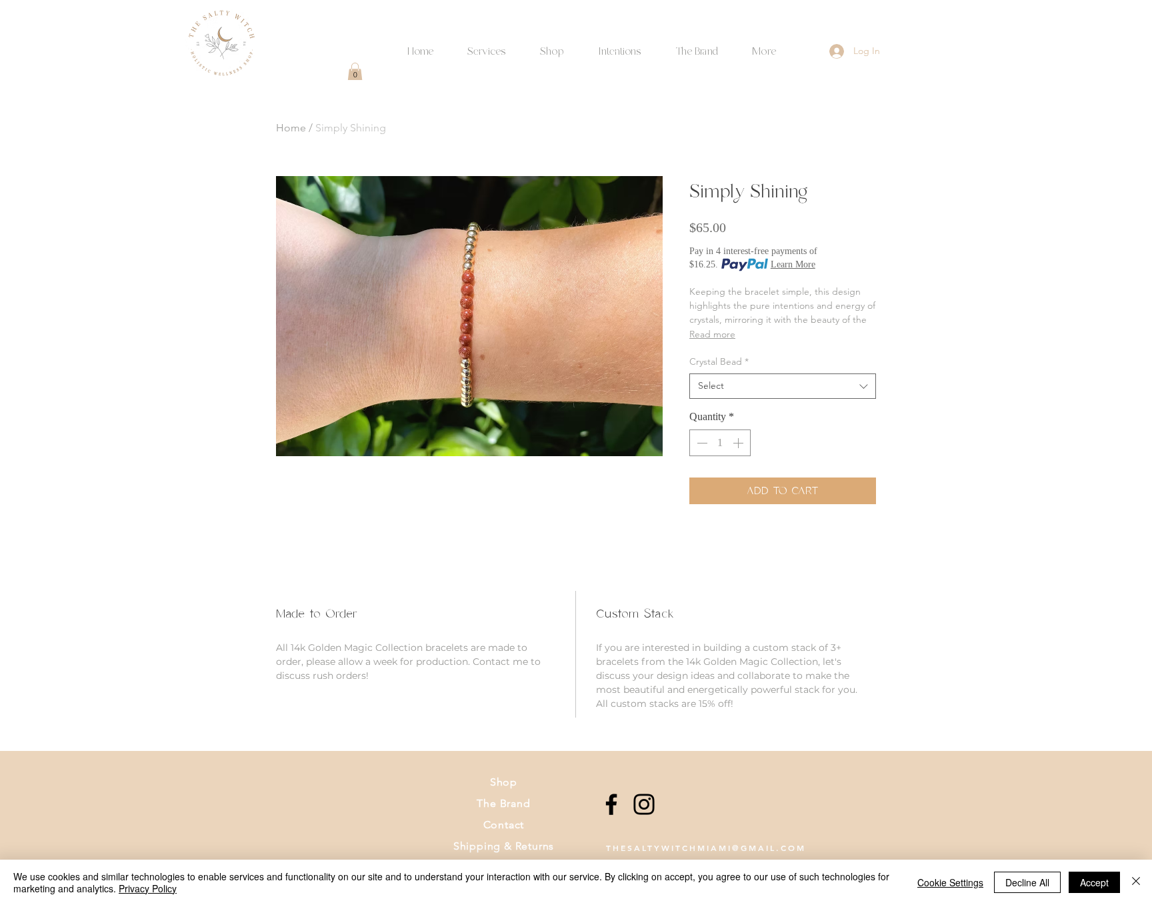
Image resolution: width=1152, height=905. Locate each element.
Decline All (1027, 882)
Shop (503, 782)
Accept (1094, 882)
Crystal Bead (719, 361)
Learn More (793, 264)
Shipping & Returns (503, 846)
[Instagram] (644, 804)
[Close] (1136, 882)
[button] (619, 45)
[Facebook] (611, 804)
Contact (504, 824)
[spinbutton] (720, 443)
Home (291, 127)
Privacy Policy (148, 888)
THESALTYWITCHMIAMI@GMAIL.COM (706, 847)
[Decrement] (700, 443)
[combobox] (782, 386)
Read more (712, 334)
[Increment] (739, 443)
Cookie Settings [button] (950, 882)
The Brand (503, 803)
